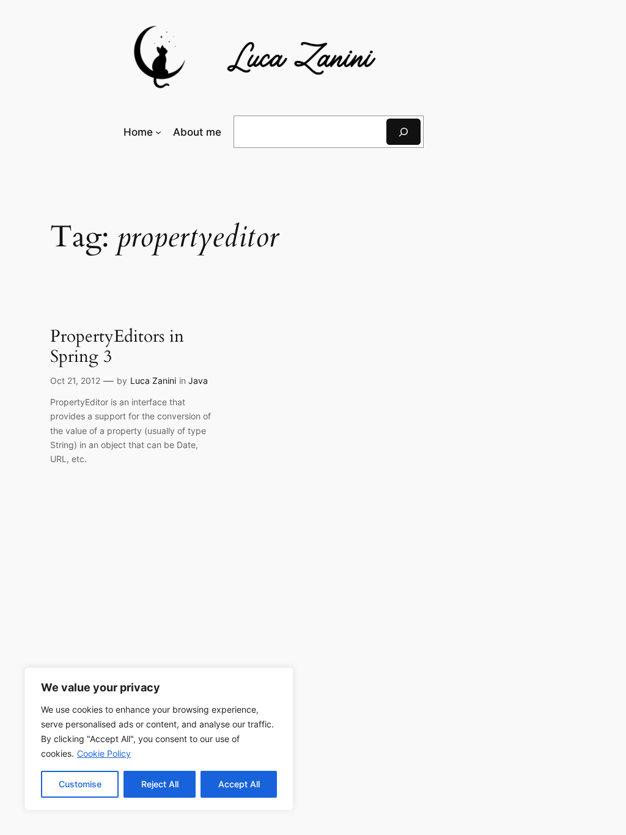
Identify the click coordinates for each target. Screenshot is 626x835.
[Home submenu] (158, 132)
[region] (158, 739)
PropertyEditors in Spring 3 (117, 346)
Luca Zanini (153, 380)
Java (198, 380)
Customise (80, 784)
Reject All (160, 784)
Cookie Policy (104, 753)
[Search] (403, 132)
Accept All (239, 784)
